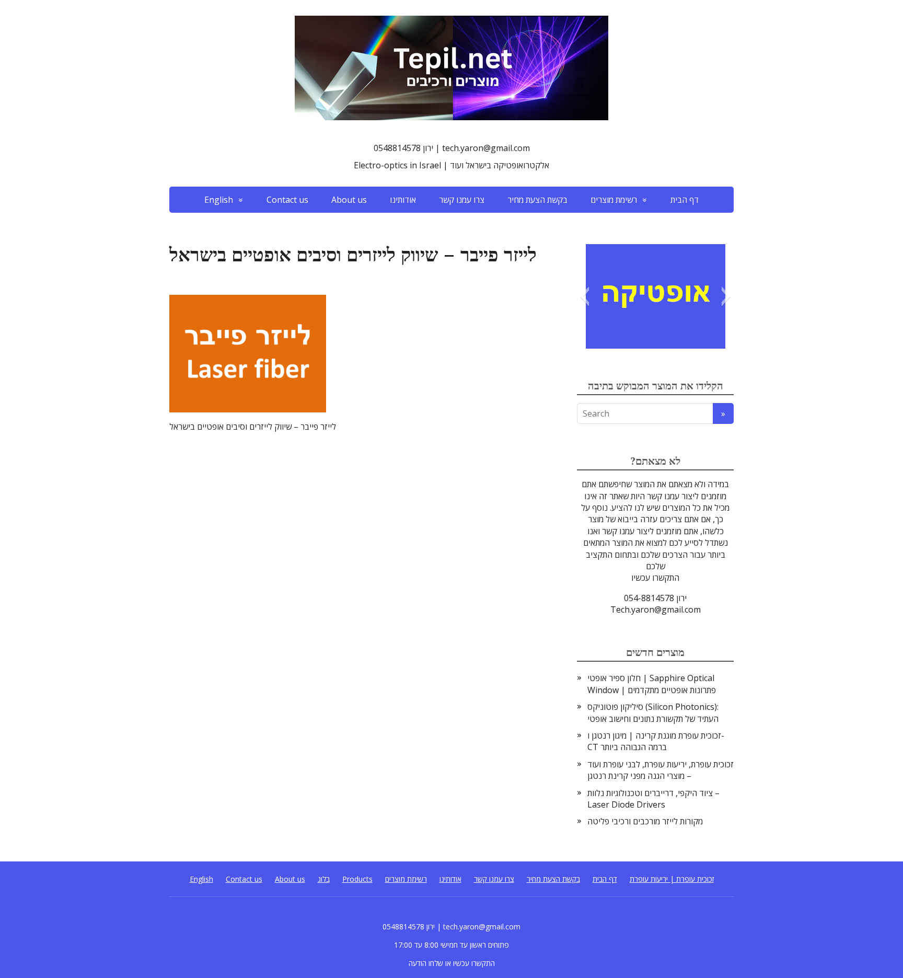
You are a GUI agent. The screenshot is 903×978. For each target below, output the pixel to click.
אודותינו (403, 199)
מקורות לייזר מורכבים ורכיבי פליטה (645, 821)
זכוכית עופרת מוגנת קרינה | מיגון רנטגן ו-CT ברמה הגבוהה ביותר (655, 741)
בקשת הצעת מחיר (537, 199)
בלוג (324, 879)
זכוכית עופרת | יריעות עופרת (672, 879)
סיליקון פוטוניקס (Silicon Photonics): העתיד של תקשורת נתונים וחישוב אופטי (653, 712)
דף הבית (684, 199)
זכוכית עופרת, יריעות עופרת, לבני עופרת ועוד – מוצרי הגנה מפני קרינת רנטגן (660, 769)
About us (349, 199)
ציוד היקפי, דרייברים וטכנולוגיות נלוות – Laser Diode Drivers (653, 798)
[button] (584, 296)
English (218, 199)
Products (357, 879)
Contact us (287, 199)
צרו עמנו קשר (461, 199)
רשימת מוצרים (614, 199)
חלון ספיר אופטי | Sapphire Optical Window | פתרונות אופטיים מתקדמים (651, 683)
